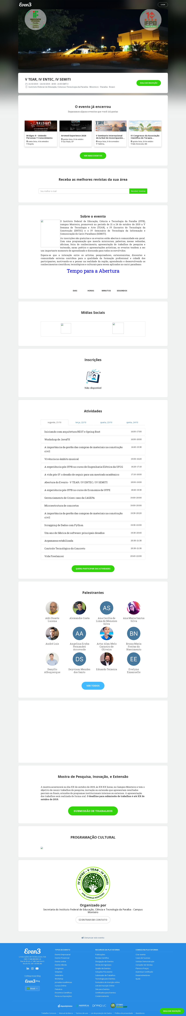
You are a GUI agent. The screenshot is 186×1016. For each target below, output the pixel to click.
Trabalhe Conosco (48, 1013)
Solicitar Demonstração (145, 961)
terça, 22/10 (81, 422)
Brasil (32, 988)
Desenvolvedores (143, 975)
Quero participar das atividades (93, 568)
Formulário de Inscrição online (107, 982)
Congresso (59, 968)
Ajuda (138, 979)
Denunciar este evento (94, 937)
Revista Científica (102, 958)
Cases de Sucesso (143, 958)
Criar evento (141, 954)
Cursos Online (60, 986)
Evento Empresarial (62, 954)
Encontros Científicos (63, 993)
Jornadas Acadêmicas (63, 982)
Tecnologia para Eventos (105, 979)
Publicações (100, 954)
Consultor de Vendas (144, 965)
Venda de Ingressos (103, 965)
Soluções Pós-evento (103, 972)
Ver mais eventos (93, 155)
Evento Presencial (62, 958)
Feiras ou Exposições (63, 996)
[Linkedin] (27, 969)
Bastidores (140, 1013)
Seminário (59, 975)
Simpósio (58, 972)
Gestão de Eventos (102, 968)
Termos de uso (82, 1013)
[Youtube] (37, 969)
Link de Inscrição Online (104, 986)
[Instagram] (32, 969)
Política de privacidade (124, 1013)
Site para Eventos (102, 989)
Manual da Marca (66, 1013)
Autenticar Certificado (144, 972)
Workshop (59, 979)
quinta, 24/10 (132, 422)
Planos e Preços (142, 968)
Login (163, 5)
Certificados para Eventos (105, 993)
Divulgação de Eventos (104, 961)
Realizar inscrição (148, 83)
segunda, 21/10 (54, 422)
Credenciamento (102, 996)
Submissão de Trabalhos (93, 811)
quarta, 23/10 (106, 422)
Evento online (60, 961)
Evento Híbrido (61, 965)
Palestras (58, 989)
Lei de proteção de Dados (101, 1013)
